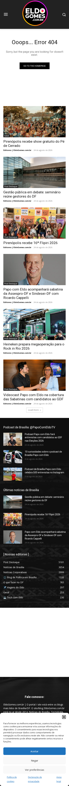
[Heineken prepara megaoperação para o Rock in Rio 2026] (34, 324)
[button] (64, 717)
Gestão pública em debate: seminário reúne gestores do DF (32, 194)
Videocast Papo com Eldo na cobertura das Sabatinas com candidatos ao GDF (33, 397)
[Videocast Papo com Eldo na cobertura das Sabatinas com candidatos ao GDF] (34, 375)
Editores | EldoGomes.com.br (17, 150)
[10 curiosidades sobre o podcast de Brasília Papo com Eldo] (12, 456)
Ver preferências (34, 769)
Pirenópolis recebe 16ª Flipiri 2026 (30, 243)
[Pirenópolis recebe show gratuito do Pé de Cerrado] (34, 121)
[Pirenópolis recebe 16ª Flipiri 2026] (34, 223)
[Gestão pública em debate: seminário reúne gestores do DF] (34, 172)
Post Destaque (10, 186)
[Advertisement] (34, 642)
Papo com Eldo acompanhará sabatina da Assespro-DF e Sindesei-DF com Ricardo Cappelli (33, 293)
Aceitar (34, 751)
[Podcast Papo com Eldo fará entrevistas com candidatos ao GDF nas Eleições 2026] (12, 439)
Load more (33, 410)
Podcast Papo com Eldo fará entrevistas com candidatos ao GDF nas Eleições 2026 (43, 437)
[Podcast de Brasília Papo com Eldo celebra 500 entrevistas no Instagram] (12, 474)
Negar (34, 760)
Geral (6, 136)
